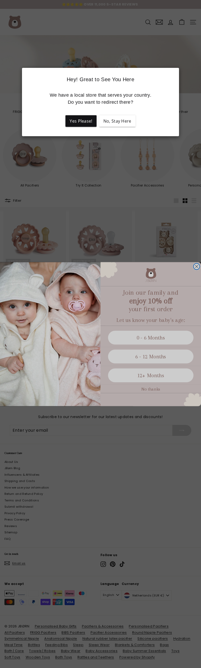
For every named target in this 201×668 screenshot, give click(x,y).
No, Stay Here (117, 121)
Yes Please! (81, 121)
